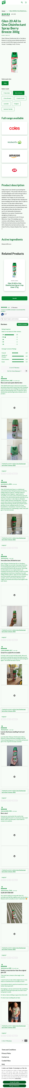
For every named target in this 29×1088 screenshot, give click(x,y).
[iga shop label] (14, 170)
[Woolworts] (14, 142)
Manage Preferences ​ (14, 1085)
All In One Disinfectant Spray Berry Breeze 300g (14, 464)
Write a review (6, 15)
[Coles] (14, 128)
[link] (4, 307)
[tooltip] (4, 314)
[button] (25, 1040)
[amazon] (14, 156)
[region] (14, 1077)
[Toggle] (25, 2)
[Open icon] (22, 2)
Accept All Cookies (14, 1082)
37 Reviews (14, 307)
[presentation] (14, 407)
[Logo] (4, 2)
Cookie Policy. (18, 1078)
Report (15, 473)
